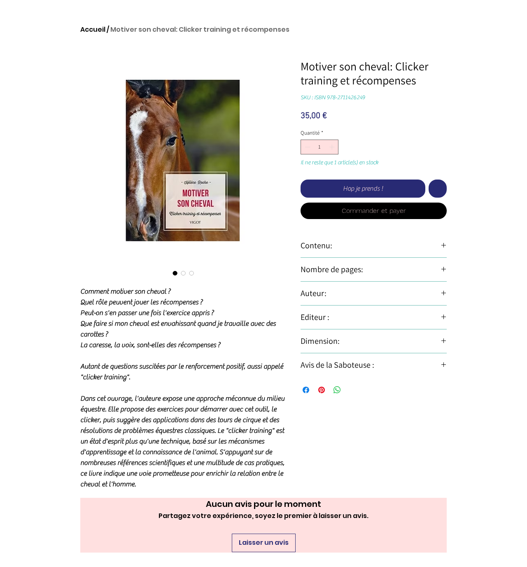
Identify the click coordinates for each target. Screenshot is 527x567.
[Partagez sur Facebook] (306, 390)
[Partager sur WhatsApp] (337, 390)
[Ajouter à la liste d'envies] (438, 189)
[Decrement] (307, 147)
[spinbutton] (320, 147)
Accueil (92, 29)
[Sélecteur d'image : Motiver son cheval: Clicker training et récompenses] (175, 273)
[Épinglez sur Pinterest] (321, 390)
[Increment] (333, 147)
